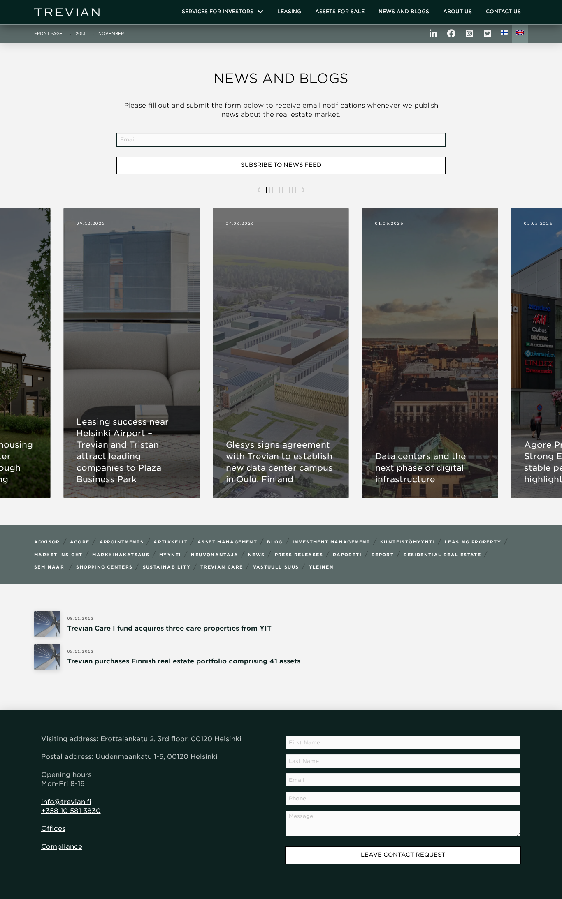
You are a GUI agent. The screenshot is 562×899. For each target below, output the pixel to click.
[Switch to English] (520, 34)
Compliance (61, 846)
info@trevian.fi (66, 802)
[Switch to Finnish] (504, 34)
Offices (53, 828)
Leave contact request (403, 854)
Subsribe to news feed (281, 165)
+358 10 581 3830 (71, 811)
